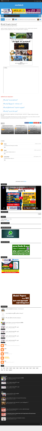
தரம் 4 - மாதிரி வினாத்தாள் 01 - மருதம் (12, 340)
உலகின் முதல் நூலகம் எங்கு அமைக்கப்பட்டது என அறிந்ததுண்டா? (17, 402)
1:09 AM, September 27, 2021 (37, 156)
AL (13, 26)
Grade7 (31, 368)
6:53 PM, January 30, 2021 (37, 150)
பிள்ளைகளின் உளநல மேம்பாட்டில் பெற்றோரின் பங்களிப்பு (15, 417)
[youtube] (40, 1)
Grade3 (17, 368)
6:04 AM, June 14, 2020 (38, 143)
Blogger (25, 181)
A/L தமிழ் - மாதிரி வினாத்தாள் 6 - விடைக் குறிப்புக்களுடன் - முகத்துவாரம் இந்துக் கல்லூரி (20, 131)
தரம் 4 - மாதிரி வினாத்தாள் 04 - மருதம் (12, 327)
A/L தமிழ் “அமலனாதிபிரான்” (10, 100)
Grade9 (37, 368)
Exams (4, 368)
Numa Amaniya (6, 352)
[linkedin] (37, 1)
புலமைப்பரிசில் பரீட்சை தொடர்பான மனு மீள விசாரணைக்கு (20, 19)
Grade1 (7, 368)
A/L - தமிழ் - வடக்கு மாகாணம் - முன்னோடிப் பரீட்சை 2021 (6, 132)
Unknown (5, 143)
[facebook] (34, 1)
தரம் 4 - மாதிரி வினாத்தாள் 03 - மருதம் (12, 331)
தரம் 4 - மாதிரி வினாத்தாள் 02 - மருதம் (12, 335)
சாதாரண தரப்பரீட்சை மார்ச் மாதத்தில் (12, 393)
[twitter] (39, 1)
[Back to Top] (40, 424)
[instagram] (36, 1)
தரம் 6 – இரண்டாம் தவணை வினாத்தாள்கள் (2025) (14, 322)
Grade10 (11, 368)
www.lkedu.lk (19, 5)
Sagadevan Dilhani (6, 156)
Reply (4, 147)
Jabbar (5, 361)
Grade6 (27, 368)
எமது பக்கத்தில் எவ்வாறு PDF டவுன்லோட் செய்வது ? (14, 313)
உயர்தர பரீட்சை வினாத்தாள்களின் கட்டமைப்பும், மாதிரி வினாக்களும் (17, 409)
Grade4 (21, 368)
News (9, 19)
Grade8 (34, 368)
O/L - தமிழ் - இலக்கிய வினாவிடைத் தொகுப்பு (13, 317)
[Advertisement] (21, 282)
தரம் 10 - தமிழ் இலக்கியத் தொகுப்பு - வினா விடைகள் (15, 308)
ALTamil (15, 26)
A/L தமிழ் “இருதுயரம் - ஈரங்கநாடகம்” (12, 104)
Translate (7, 220)
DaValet (5, 344)
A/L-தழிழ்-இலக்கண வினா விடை (34, 132)
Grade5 (24, 368)
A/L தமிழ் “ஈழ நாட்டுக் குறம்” (10, 111)
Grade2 (14, 368)
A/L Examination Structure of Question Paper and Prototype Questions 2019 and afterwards (20, 413)
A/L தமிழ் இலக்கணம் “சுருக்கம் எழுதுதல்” (14, 107)
